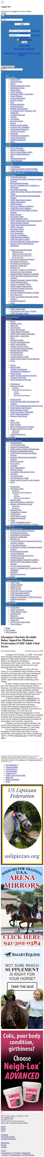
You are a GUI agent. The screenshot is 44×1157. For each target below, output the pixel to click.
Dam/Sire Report (16, 353)
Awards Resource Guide (19, 357)
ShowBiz (13, 474)
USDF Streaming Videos (19, 313)
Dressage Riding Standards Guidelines (24, 274)
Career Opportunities (18, 138)
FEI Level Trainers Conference (21, 206)
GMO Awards (15, 373)
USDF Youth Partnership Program (23, 225)
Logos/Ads (14, 620)
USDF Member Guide (18, 612)
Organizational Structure (19, 129)
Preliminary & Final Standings (21, 390)
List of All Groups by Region (21, 591)
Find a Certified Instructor (19, 154)
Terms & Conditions (22, 1123)
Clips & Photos (11, 771)
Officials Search (16, 470)
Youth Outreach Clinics (19, 219)
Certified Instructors (17, 115)
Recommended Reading (19, 183)
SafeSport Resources (18, 140)
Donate (3, 1145)
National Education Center (20, 86)
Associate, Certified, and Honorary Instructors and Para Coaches (23, 271)
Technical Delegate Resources (21, 288)
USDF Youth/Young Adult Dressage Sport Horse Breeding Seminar (26, 222)
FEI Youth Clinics (17, 217)
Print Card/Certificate (18, 344)
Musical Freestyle (16, 461)
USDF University (16, 227)
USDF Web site (20, 736)
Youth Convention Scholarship (21, 412)
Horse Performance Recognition (22, 427)
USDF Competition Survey (20, 522)
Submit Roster (15, 587)
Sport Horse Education (18, 190)
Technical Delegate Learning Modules (24, 241)
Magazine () (21, 94)
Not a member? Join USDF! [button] (24, 49)
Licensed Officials (17, 554)
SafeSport (4, 1135)
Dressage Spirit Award (18, 416)
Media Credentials (17, 618)
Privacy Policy (5, 1123)
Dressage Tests (15, 510)
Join (11, 156)
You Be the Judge (17, 257)
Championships (16, 443)
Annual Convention (17, 131)
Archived (17, 393)
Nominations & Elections (19, 136)
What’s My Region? (17, 330)
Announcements (12, 767)
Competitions (15, 167)
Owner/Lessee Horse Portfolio (21, 348)
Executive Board (16, 100)
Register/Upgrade (16, 340)
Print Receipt (15, 328)
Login (22, 24)
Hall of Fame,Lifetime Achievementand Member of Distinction (20, 369)
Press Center (10, 630)
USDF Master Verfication (19, 332)
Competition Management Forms (22, 472)
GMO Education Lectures (20, 239)
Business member (25, 40)
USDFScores (15, 514)
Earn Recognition (16, 233)
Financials (14, 134)
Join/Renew (5, 1143)
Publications (14, 607)
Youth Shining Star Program (20, 408)
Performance (15, 384)
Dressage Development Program (22, 259)
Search (16, 392)
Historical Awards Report (22, 395)
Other (12, 420)
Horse (12, 338)
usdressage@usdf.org (35, 760)
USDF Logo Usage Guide (20, 622)
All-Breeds (15, 388)
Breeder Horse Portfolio (19, 350)
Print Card (14, 326)
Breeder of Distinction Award (21, 429)
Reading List (15, 268)
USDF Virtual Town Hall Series (22, 255)
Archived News (11, 769)
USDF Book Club (17, 252)
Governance (14, 119)
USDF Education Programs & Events (24, 171)
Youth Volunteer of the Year (20, 380)
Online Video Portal (17, 202)
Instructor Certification (18, 266)
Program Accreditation (18, 235)
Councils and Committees (19, 127)
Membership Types (17, 88)
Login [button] (24, 42)
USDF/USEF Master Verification (22, 334)
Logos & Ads (11, 773)
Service (13, 365)
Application (16, 431)
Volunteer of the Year (18, 378)
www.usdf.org (22, 760)
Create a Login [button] (24, 45)
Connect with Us (10, 53)
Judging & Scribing (17, 150)
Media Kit (14, 616)
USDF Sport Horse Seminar (20, 200)
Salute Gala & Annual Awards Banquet (24, 359)
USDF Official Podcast (19, 282)
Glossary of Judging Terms (20, 284)
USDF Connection (17, 610)
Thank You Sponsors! (25, 53)
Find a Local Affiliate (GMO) (21, 152)
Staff (12, 102)
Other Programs (16, 204)
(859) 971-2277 (9, 1117)
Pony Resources (16, 295)
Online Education (16, 231)
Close (4, 14)
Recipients (15, 432)
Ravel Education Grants (19, 410)
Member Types (15, 323)
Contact (4, 1147)
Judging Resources (17, 290)
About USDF (15, 80)
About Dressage (16, 82)
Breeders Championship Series (21, 451)
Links (8, 782)
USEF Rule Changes (18, 516)
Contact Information (17, 98)
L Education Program (18, 177)
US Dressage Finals (17, 445)
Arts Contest (15, 422)
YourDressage (15, 614)
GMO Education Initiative (20, 237)
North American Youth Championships (24, 449)
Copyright (13, 1123)
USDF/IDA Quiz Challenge (20, 208)
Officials (13, 117)
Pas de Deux (15, 464)
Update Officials (16, 585)
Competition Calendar (18, 512)
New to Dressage (16, 148)
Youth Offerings (16, 96)
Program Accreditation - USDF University (26, 597)
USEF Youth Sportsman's (19, 414)
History (13, 84)
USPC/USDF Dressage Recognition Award (26, 406)
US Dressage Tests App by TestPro (23, 311)
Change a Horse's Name (19, 346)
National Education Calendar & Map (24, 169)
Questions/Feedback (8, 1139)
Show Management (17, 468)
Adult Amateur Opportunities (21, 286)
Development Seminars (19, 261)
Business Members (17, 104)
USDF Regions (16, 92)
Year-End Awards (16, 386)
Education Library (17, 229)
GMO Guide (15, 583)
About (3, 1129)
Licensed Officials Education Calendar (24, 293)
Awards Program (16, 355)
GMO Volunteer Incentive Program (23, 376)
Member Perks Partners (19, 109)
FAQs (12, 142)
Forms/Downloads (8, 1137)
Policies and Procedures (19, 125)
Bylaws (13, 123)
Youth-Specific (15, 214)
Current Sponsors (16, 107)
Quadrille (13, 466)
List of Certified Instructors (20, 566)
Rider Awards (15, 425)
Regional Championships (19, 447)
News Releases (16, 624)
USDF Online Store (17, 309)
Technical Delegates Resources (21, 556)
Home (8, 628)
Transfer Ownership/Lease (20, 342)
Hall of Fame (15, 90)
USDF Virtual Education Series (22, 254)
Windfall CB (31, 698)
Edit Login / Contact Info (19, 336)
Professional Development (20, 264)
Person (12, 321)
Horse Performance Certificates (21, 502)
